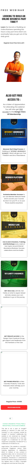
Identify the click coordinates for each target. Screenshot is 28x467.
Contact (5, 424)
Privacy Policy (20, 424)
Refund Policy (7, 426)
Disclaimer (12, 424)
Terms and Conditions (18, 426)
